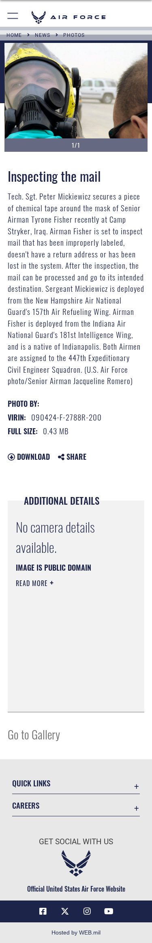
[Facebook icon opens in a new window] (43, 911)
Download (32, 456)
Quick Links (31, 783)
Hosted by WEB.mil (76, 932)
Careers (25, 805)
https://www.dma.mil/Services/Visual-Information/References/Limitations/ (65, 685)
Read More (33, 583)
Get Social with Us (76, 841)
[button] (13, 17)
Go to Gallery (34, 734)
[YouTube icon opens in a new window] (109, 911)
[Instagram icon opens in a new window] (87, 911)
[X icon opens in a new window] (65, 911)
